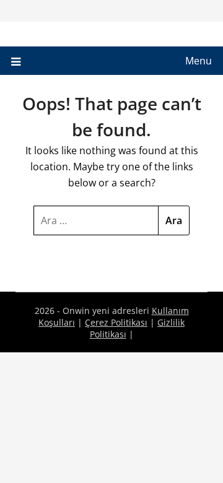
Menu (198, 60)
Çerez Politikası (116, 322)
